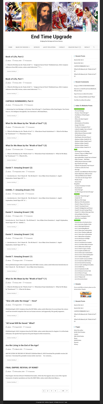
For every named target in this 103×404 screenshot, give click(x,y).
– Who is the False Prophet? (81, 119)
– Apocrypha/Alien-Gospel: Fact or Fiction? (85, 157)
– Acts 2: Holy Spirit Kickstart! (81, 226)
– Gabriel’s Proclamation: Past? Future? (84, 165)
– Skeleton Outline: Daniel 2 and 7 (82, 141)
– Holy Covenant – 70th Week (81, 159)
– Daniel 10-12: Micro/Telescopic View (84, 212)
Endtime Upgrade (49, 402)
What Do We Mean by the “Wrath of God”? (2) (26, 123)
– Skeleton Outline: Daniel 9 (81, 145)
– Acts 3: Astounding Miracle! (81, 228)
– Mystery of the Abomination (82, 202)
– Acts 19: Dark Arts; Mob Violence (83, 260)
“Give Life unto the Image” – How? (21, 301)
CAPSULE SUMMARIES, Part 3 (19, 101)
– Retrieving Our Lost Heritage (81, 151)
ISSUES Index (77, 340)
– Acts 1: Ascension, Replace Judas (82, 224)
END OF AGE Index (79, 336)
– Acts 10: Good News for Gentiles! (83, 242)
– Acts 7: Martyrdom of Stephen (82, 236)
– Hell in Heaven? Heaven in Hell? (82, 133)
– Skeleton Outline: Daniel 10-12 (82, 147)
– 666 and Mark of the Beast (81, 214)
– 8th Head (77, 117)
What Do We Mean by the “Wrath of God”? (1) (26, 279)
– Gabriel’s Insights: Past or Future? (83, 129)
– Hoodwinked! (78, 188)
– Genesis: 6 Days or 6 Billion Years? (83, 153)
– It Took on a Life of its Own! (81, 167)
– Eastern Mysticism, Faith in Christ (83, 173)
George (76, 85)
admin (9, 60)
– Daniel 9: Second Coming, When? (83, 210)
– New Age (77, 169)
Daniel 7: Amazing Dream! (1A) (20, 234)
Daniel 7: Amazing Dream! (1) (19, 256)
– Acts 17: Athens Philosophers (82, 256)
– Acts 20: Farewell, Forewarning (82, 262)
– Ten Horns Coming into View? (82, 127)
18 (63, 391)
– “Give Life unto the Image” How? (83, 177)
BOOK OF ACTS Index (79, 332)
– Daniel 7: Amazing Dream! (81, 206)
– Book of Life (77, 182)
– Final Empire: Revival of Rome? (82, 137)
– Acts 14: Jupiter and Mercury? (82, 250)
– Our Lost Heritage (79, 111)
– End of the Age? (78, 190)
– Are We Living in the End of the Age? (83, 192)
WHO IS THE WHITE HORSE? (87, 85)
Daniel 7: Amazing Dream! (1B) (20, 212)
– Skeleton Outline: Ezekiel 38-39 (82, 139)
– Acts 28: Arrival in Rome (80, 279)
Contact (76, 334)
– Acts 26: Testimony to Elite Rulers (83, 275)
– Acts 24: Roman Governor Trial (82, 271)
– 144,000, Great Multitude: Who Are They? (85, 171)
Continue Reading (12, 72)
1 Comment (28, 327)
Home (75, 338)
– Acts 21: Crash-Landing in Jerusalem (84, 264)
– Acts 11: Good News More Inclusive (83, 244)
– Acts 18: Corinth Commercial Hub (83, 258)
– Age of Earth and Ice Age (80, 163)
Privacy (76, 344)
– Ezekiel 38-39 (78, 198)
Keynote (76, 342)
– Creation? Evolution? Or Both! (82, 186)
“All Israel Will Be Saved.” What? (20, 323)
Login (66, 402)
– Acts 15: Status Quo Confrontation (83, 252)
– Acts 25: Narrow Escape (80, 273)
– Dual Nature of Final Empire (81, 115)
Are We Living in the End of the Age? (22, 345)
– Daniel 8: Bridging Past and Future (83, 208)
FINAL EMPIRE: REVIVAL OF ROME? (22, 367)
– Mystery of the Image (80, 200)
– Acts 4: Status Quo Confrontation (83, 230)
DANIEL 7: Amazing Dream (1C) (20, 190)
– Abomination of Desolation (81, 123)
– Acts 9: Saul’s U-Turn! (80, 240)
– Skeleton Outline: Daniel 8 (81, 143)
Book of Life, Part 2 (14, 57)
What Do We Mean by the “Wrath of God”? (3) (26, 145)
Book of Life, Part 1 (14, 79)
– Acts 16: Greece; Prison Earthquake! (83, 254)
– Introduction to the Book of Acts (83, 222)
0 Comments (28, 60)
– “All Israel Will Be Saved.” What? (82, 175)
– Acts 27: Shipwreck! (79, 277)
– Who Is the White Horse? (81, 155)
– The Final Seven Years (80, 135)
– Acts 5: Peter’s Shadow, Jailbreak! (83, 232)
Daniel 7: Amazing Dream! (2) (19, 168)
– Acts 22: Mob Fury (79, 266)
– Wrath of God (78, 179)
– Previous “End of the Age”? (81, 113)
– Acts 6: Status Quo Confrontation (83, 234)
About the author (88, 94)
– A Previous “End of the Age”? (81, 196)
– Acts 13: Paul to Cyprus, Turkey (82, 248)
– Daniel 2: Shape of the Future (82, 204)
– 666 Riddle (77, 121)
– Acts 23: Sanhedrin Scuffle (81, 269)
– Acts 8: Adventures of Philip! (82, 238)
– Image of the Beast (79, 125)
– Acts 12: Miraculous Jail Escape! (82, 246)
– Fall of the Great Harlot (80, 131)
